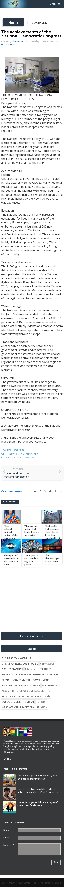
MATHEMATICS (51, 685)
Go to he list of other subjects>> (17, 457)
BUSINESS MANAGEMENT (16, 658)
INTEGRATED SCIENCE (27, 685)
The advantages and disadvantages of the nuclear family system (37, 804)
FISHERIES (38, 674)
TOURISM (28, 701)
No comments (8, 44)
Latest (8, 758)
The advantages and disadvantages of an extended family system (37, 777)
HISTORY (7, 685)
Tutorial (41, 701)
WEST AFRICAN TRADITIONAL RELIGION (24, 707)
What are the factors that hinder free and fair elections (31, 531)
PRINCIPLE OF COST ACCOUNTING (30, 691)
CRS (4, 669)
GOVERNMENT (40, 22)
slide (47, 696)
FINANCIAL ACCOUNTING (16, 674)
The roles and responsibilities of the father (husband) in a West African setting (38, 790)
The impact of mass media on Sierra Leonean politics (11, 560)
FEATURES (45, 669)
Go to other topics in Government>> (19, 453)
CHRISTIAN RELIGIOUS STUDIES (20, 663)
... (14, 751)
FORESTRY (52, 674)
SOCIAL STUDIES (11, 701)
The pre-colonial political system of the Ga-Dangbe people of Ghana (11, 535)
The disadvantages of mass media (52, 558)
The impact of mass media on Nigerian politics (31, 560)
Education (31, 669)
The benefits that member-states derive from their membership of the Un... (52, 534)
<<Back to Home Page (12, 449)
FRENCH (6, 680)
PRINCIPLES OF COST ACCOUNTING (22, 696)
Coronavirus (47, 663)
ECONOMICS (16, 669)
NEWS (5, 691)
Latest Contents (31, 636)
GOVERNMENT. (41, 680)
